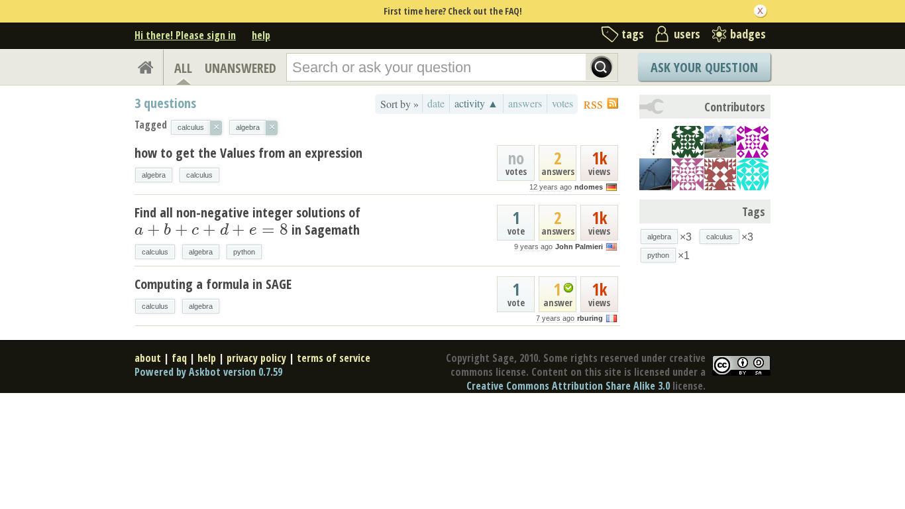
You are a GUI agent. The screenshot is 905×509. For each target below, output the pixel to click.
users (687, 34)
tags (632, 34)
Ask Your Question (704, 67)
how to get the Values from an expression (248, 153)
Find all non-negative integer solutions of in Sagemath (247, 221)
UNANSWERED (240, 68)
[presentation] (211, 230)
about (147, 358)
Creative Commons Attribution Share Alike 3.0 (568, 385)
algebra (154, 175)
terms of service (333, 358)
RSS (593, 104)
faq (179, 358)
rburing (590, 318)
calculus (199, 175)
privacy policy (256, 358)
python (244, 252)
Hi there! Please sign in (185, 35)
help (261, 35)
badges (748, 34)
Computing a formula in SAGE (213, 284)
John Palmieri (579, 247)
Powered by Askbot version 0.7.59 (208, 372)
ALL (183, 68)
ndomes (588, 187)
